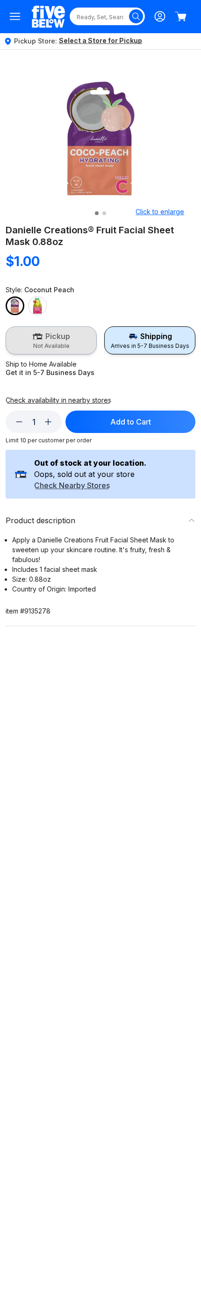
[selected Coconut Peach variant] (15, 305)
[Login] (160, 16)
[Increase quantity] (48, 421)
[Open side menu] (15, 16)
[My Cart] (180, 16)
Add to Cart (130, 421)
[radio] (51, 340)
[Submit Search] (136, 16)
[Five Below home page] (48, 17)
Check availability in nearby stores (58, 400)
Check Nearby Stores (72, 486)
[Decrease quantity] (19, 421)
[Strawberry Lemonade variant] (37, 305)
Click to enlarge (160, 212)
